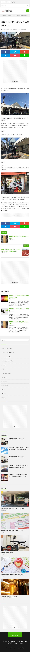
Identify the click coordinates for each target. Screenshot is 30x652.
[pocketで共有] (15, 55)
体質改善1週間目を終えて (7, 552)
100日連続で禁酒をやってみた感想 (9, 597)
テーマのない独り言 (19, 648)
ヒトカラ (4, 365)
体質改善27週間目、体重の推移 (16, 438)
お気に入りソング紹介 (7, 361)
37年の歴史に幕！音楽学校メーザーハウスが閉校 (12, 508)
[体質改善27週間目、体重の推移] (4, 441)
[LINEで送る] (24, 55)
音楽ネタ (4, 510)
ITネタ (4, 397)
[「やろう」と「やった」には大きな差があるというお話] (4, 298)
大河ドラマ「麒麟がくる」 (8, 352)
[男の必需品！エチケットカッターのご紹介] (4, 311)
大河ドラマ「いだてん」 (8, 348)
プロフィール (6, 641)
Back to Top (15, 635)
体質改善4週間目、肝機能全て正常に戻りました (12, 575)
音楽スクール (5, 369)
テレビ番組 (20, 641)
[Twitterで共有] (15, 52)
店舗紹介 (4, 381)
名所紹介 (24, 29)
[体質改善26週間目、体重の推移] (4, 459)
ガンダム (16, 29)
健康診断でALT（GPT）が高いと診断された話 (12, 531)
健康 (3, 389)
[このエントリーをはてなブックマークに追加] (5, 55)
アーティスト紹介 (6, 357)
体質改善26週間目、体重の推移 (16, 456)
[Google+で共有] (24, 52)
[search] (28, 5)
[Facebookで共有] (5, 52)
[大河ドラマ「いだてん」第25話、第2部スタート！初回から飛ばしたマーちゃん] (4, 477)
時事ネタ (4, 393)
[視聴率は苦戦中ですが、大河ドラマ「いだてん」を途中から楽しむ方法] (25, 252)
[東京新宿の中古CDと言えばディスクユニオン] (4, 239)
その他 (10, 29)
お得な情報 (5, 385)
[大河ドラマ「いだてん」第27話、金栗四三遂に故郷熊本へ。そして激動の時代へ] (4, 450)
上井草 (20, 29)
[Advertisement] (15, 70)
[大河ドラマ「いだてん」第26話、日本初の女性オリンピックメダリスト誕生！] (4, 468)
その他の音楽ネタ (6, 373)
